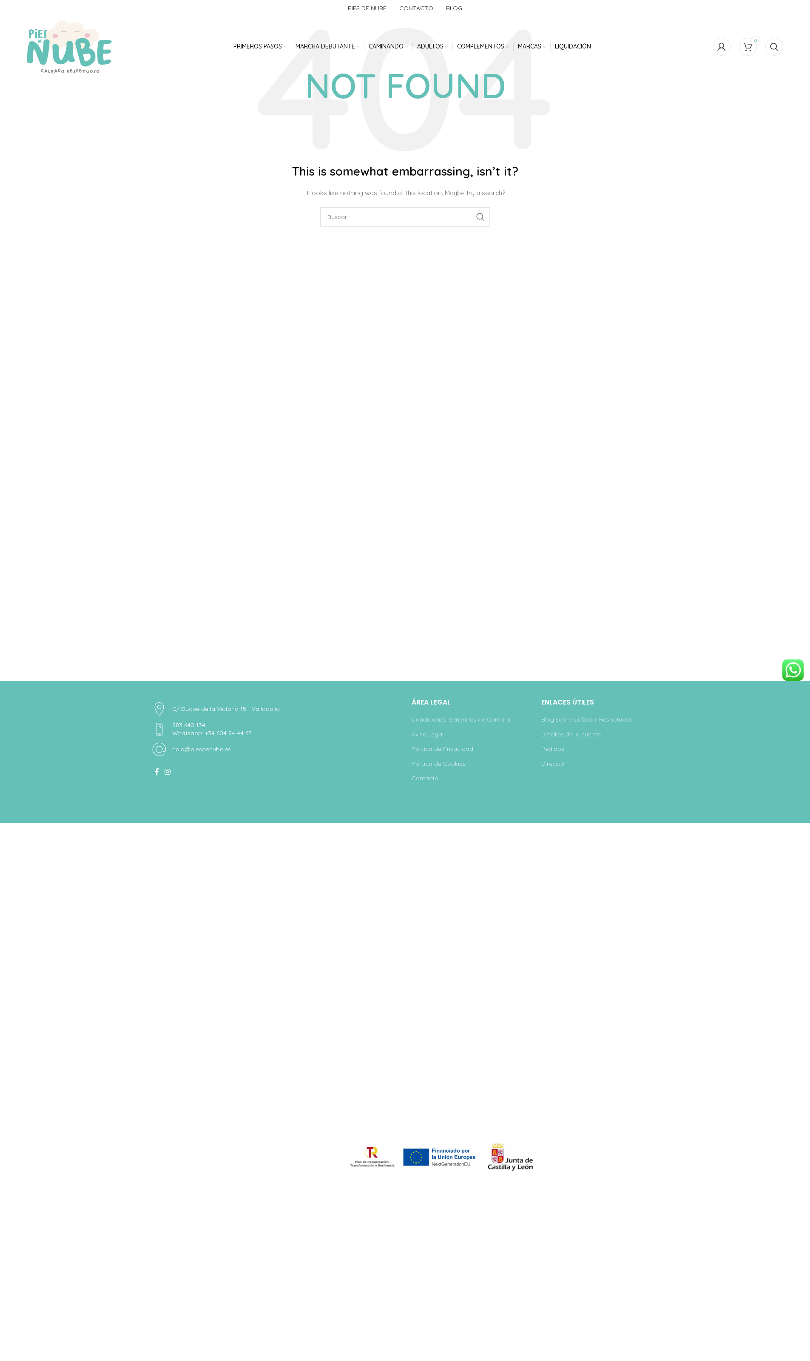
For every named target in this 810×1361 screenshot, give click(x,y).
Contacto (425, 778)
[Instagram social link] (167, 771)
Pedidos (552, 749)
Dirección (554, 763)
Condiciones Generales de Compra (461, 719)
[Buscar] (774, 46)
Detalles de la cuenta (571, 734)
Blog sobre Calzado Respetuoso (587, 719)
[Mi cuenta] (721, 46)
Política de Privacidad (442, 749)
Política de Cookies (439, 763)
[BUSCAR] (480, 217)
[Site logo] (69, 47)
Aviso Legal (427, 734)
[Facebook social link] (157, 771)
